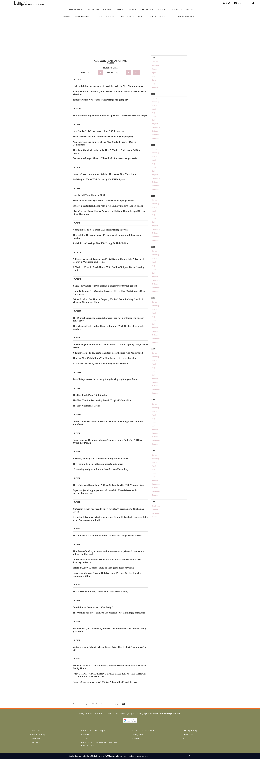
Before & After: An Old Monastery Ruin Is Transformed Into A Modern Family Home (109, 667)
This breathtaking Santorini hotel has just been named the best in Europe (110, 115)
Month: (110, 72)
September (156, 127)
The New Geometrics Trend (86, 405)
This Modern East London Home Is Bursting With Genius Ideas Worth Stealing (108, 327)
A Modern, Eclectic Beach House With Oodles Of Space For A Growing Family (108, 268)
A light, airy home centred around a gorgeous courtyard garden (105, 285)
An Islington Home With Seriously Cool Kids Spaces (99, 179)
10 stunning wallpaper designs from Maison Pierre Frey (101, 469)
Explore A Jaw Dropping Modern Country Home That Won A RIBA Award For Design (107, 441)
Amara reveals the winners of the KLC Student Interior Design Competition (104, 143)
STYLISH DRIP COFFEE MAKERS (131, 17)
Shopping (118, 10)
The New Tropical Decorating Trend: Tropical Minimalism (102, 400)
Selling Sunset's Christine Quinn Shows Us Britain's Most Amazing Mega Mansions (109, 93)
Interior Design (75, 10)
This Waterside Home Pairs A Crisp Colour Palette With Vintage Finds (108, 485)
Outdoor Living (147, 10)
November (156, 135)
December (156, 138)
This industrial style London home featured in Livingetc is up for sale (107, 535)
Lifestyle (131, 10)
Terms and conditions (144, 730)
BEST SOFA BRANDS (82, 17)
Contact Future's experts (94, 730)
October (155, 131)
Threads (136, 738)
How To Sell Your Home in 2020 (89, 195)
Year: (82, 72)
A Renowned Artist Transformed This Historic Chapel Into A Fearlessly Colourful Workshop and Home (109, 260)
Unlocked (177, 10)
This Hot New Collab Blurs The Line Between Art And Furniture (105, 358)
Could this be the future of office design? (93, 607)
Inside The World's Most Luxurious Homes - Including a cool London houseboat (108, 423)
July (153, 84)
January (155, 62)
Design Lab (163, 10)
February (155, 65)
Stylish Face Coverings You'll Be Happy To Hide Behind (101, 243)
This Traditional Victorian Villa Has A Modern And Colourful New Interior (107, 151)
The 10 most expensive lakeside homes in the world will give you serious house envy (108, 319)
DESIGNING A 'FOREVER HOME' (184, 17)
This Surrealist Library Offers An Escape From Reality (100, 591)
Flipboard (35, 742)
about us (35, 730)
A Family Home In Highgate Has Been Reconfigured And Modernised (108, 352)
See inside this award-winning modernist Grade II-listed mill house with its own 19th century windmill (110, 518)
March (154, 69)
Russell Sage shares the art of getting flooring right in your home (105, 379)
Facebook (35, 738)
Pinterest (188, 734)
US (123, 704)
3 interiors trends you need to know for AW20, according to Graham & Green (108, 510)
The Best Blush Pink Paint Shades (90, 395)
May (153, 76)
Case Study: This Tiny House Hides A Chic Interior (98, 131)
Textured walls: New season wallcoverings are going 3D (100, 99)
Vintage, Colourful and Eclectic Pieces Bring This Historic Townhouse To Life (109, 648)
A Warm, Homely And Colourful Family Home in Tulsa (100, 458)
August (155, 87)
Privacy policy (190, 730)
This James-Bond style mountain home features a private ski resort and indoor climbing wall (108, 552)
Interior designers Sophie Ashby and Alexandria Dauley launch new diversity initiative (107, 561)
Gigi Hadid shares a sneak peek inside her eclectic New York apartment (108, 86)
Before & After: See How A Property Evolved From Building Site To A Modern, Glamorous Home (108, 300)
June (154, 80)
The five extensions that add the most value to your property (103, 136)
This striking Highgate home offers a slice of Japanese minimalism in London (107, 236)
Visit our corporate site (169, 713)
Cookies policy (38, 734)
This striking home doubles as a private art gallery (98, 463)
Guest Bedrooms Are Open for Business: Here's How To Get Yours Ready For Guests (110, 292)
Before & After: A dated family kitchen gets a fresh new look (103, 567)
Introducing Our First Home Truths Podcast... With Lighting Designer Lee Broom (110, 346)
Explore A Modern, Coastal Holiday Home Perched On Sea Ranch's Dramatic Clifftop (107, 574)
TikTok (85, 738)
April (154, 73)
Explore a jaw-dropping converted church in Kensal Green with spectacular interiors (105, 491)
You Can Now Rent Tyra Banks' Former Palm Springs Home (103, 200)
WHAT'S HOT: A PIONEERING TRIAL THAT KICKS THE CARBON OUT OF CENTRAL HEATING (109, 675)
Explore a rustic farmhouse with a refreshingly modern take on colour (108, 205)
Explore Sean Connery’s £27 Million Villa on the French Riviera (105, 682)
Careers (85, 734)
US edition (112, 756)
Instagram (137, 734)
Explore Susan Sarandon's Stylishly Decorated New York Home (105, 174)
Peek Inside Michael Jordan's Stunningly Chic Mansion (100, 363)
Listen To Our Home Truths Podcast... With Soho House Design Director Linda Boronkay (109, 212)
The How (107, 10)
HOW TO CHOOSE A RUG (158, 17)
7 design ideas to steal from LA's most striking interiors (100, 229)
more (188, 10)
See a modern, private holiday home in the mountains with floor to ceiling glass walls (109, 630)
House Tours (93, 10)
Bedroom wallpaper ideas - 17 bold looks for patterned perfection (105, 158)
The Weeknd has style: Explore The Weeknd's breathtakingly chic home (109, 612)
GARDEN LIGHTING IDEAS (105, 17)
